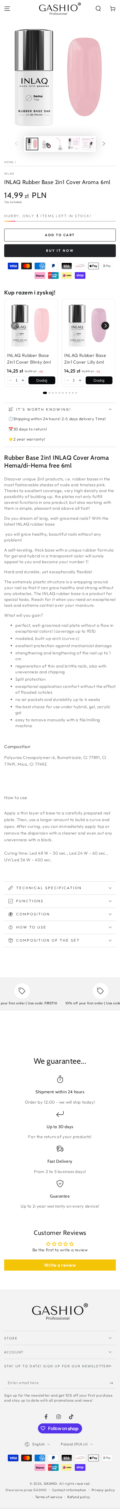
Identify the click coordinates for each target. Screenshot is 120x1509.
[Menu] (7, 8)
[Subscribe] (112, 1383)
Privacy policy (103, 1490)
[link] (31, 325)
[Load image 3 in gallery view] (60, 144)
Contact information (69, 1490)
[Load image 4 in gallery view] (74, 144)
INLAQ (9, 173)
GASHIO (50, 1483)
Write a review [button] (60, 1265)
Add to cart (60, 235)
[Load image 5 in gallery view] (88, 144)
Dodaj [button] (41, 380)
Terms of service (48, 1497)
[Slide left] (16, 144)
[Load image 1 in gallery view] (32, 144)
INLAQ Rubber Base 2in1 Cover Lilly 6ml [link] (85, 358)
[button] (98, 8)
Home (9, 162)
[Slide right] (104, 144)
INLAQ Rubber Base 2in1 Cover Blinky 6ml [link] (29, 358)
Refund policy (78, 1497)
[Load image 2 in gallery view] (46, 144)
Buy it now (60, 250)
